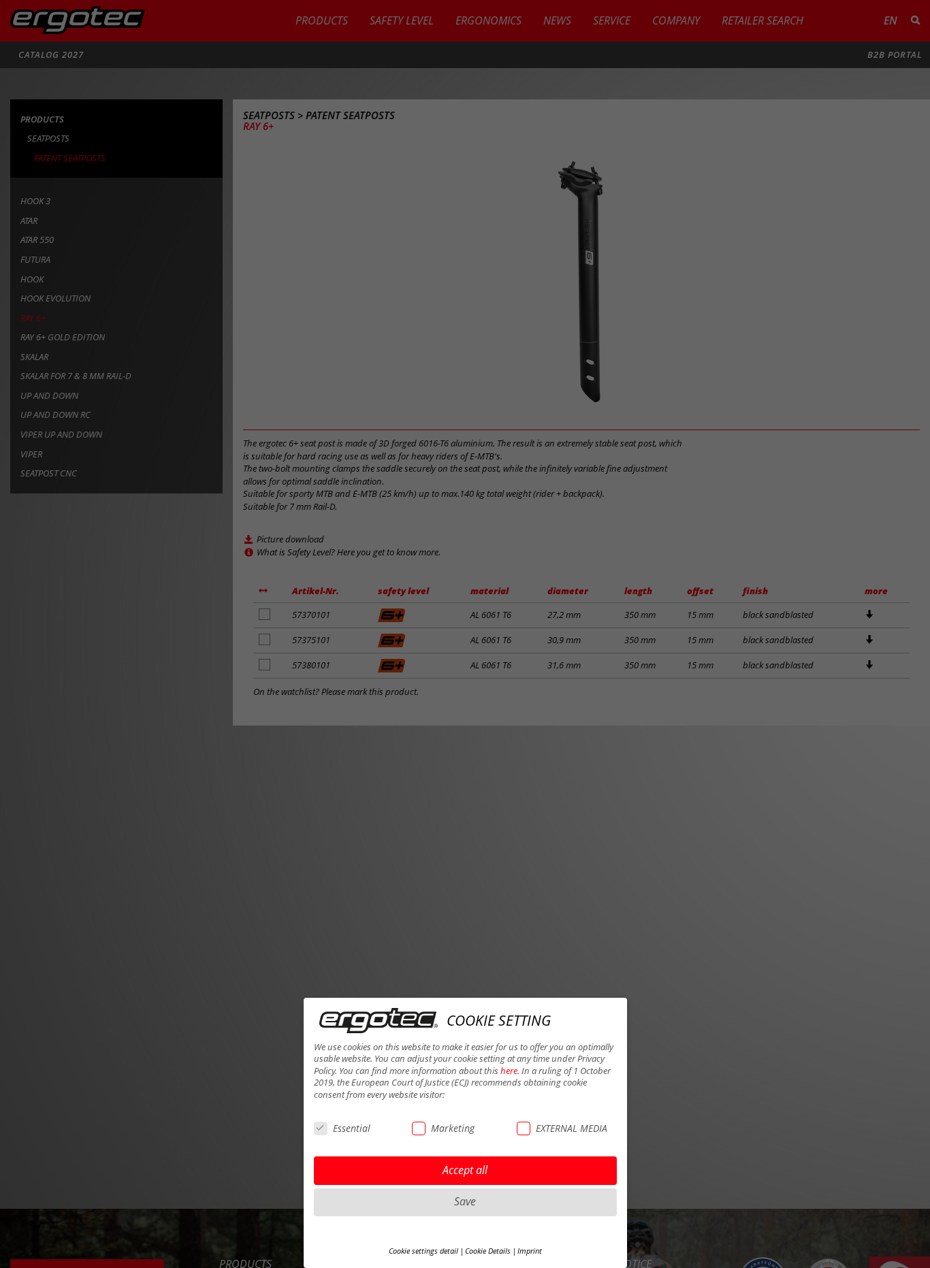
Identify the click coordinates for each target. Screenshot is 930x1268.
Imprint (529, 1251)
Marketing (453, 1128)
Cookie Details (488, 1251)
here (508, 1071)
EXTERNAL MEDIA (571, 1128)
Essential (351, 1128)
